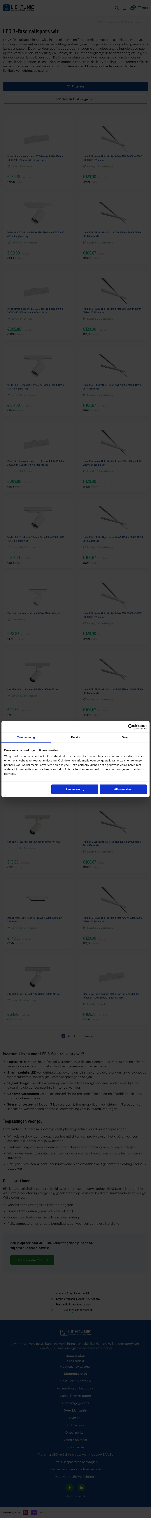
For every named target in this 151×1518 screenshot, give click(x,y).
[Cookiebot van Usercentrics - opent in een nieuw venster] (131, 726)
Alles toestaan (123, 789)
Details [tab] (75, 737)
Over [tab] (125, 737)
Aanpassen (73, 789)
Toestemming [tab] (26, 737)
